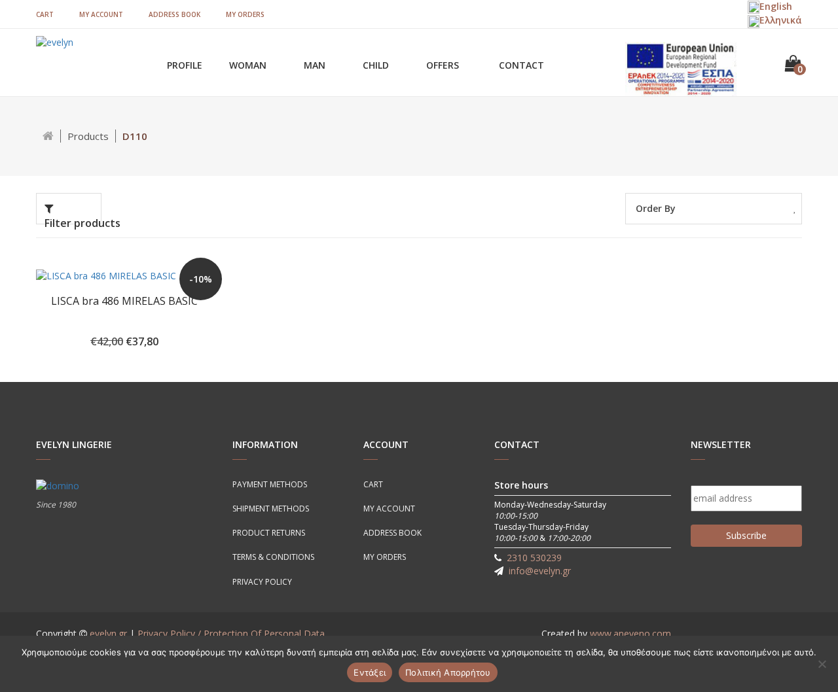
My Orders (245, 14)
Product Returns (268, 532)
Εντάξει (370, 672)
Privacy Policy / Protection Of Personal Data (231, 633)
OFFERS (444, 65)
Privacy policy (262, 581)
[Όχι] (821, 663)
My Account (101, 14)
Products (88, 136)
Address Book (174, 14)
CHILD (377, 65)
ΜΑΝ (316, 65)
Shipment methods (270, 508)
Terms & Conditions (273, 556)
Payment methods (269, 484)
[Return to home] (48, 136)
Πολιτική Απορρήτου (448, 672)
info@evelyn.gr (540, 570)
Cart (45, 14)
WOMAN (249, 65)
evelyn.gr (108, 633)
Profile (184, 65)
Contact (521, 65)
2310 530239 (534, 557)
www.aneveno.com (630, 633)
